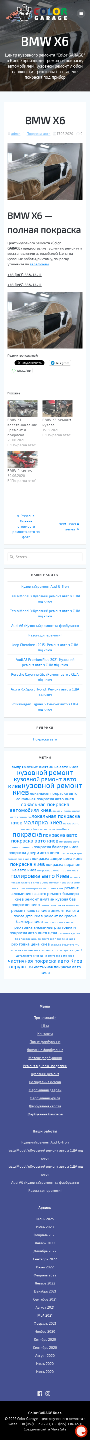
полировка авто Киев (39, 875)
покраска (27, 834)
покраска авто (60, 835)
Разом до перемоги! (45, 635)
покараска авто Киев (54, 828)
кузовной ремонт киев (47, 788)
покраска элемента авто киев (57, 870)
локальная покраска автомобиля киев (40, 807)
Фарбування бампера (45, 1114)
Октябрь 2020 (45, 1339)
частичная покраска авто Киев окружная (45, 963)
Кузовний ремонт (45, 1074)
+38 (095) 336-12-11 (25, 285)
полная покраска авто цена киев (41, 888)
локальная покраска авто (54, 793)
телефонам (39, 264)
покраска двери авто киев (33, 852)
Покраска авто (38, 133)
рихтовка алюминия (33, 927)
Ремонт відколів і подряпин (45, 1066)
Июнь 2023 (45, 1227)
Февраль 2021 (45, 1323)
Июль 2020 (45, 1363)
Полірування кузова (45, 1082)
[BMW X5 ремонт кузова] (57, 408)
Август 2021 (45, 1307)
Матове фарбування (45, 1058)
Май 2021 (45, 1315)
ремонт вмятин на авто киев (59, 905)
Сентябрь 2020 (45, 1347)
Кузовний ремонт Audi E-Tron (45, 586)
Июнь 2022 (45, 1267)
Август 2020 (45, 1355)
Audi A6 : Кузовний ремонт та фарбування (45, 625)
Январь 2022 (45, 1283)
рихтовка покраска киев (58, 938)
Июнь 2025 (45, 1219)
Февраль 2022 (45, 1275)
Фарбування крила (45, 1098)
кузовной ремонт (45, 772)
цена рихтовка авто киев (57, 955)
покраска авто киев (34, 840)
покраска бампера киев (56, 846)
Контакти (45, 1033)
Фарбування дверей (45, 1090)
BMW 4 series (20, 470)
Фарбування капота (45, 1106)
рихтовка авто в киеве (59, 921)
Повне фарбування (45, 1041)
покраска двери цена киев (57, 858)
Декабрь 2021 (45, 1291)
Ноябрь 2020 (45, 1331)
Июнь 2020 (45, 1371)
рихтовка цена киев (30, 943)
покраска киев (27, 864)
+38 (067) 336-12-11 (25, 275)
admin (15, 133)
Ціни (45, 1025)
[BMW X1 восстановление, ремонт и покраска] (23, 408)
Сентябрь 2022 (45, 1259)
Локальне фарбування (45, 1050)
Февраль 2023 (45, 1235)
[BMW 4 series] (23, 459)
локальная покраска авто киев (45, 798)
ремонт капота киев (30, 910)
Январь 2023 (45, 1243)
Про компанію (45, 1017)
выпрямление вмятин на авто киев (45, 766)
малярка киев (42, 822)
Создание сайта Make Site (45, 1429)
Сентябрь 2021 (45, 1299)
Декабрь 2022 (45, 1251)
